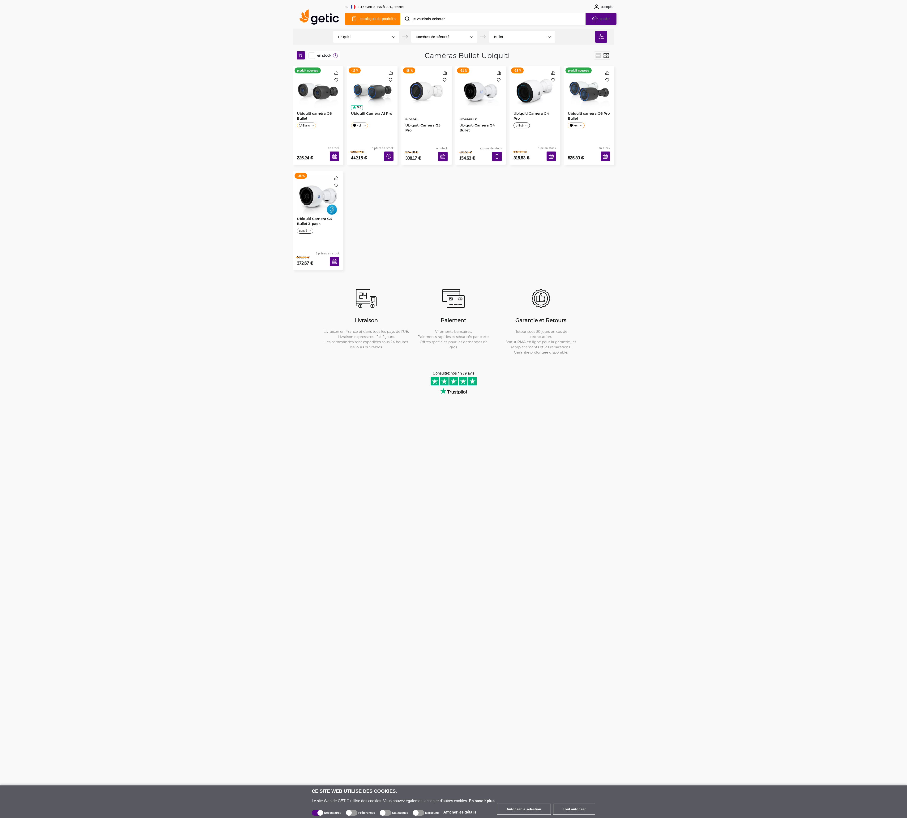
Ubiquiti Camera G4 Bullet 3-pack (313, 212)
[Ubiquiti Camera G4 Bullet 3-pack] (318, 184)
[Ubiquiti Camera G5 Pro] (426, 86)
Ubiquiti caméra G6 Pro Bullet (587, 114)
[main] (321, 18)
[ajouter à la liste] (336, 80)
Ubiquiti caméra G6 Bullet (312, 114)
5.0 (357, 105)
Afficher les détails (459, 812)
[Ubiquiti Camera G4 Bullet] (480, 86)
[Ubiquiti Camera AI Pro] (372, 86)
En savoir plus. (482, 801)
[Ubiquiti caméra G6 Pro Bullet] (589, 86)
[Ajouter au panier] (336, 151)
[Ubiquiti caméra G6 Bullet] (318, 86)
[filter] (601, 37)
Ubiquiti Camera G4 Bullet (475, 114)
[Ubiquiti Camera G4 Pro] (534, 86)
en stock (324, 55)
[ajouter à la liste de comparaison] (336, 73)
